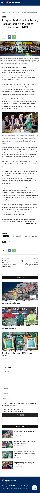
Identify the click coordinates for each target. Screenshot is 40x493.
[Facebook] (9, 37)
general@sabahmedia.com (18, 488)
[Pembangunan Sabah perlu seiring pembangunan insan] (20, 316)
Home (3, 12)
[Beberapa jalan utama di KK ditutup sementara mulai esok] (20, 291)
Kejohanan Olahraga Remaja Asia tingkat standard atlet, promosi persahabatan (29, 263)
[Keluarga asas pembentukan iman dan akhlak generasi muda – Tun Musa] (7, 465)
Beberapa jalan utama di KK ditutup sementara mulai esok (17, 302)
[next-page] (6, 359)
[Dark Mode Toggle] (34, 487)
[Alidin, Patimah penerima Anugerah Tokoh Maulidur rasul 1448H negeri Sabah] (20, 341)
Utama (8, 12)
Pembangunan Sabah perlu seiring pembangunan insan (17, 327)
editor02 (5, 32)
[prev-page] (3, 359)
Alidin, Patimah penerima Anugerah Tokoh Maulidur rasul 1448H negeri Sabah (17, 353)
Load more (19, 472)
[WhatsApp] (14, 37)
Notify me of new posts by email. (13, 411)
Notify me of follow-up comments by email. (16, 409)
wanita (8, 241)
